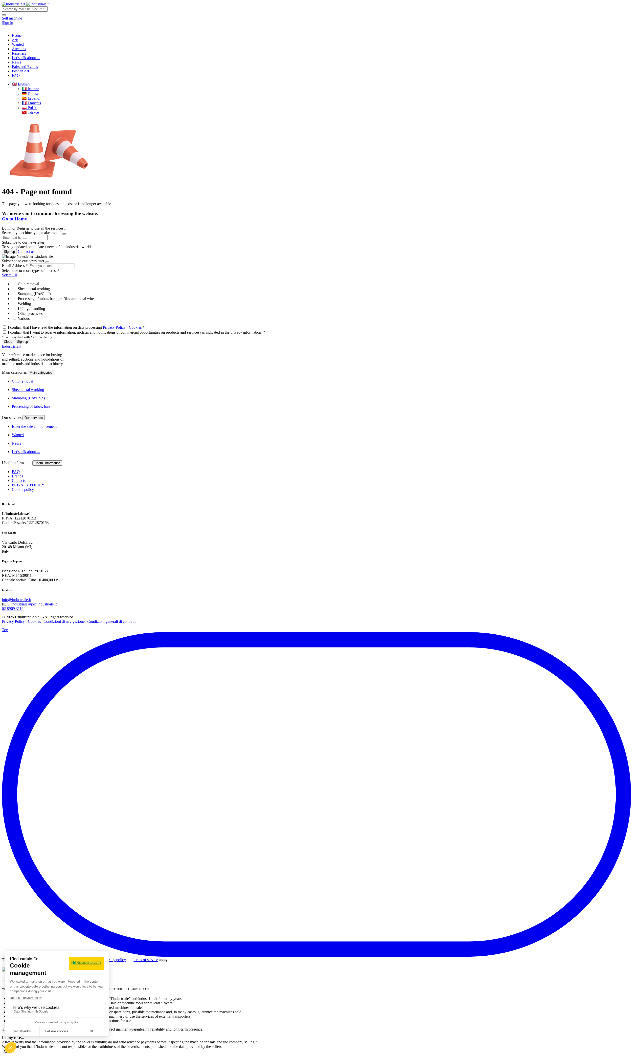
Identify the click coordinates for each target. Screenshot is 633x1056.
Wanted (18, 44)
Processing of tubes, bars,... (33, 406)
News (16, 62)
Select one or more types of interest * (31, 270)
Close (8, 342)
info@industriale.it (16, 600)
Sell (12, 18)
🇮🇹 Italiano (30, 89)
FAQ (16, 75)
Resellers (19, 53)
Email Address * (15, 265)
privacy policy (115, 960)
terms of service (146, 960)
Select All (9, 275)
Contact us (26, 251)
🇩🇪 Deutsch (31, 93)
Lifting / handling (31, 308)
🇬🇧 (21, 84)
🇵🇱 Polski (29, 108)
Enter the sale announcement (34, 426)
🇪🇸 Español (31, 98)
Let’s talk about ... (26, 58)
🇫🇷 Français (31, 103)
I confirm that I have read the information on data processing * (76, 327)
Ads (15, 40)
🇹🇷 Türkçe (30, 112)
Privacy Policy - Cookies (122, 327)
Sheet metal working (33, 289)
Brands (17, 476)
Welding (24, 304)
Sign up (9, 252)
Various (23, 318)
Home (17, 35)
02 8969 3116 (12, 608)
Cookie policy (23, 489)
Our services (33, 418)
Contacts (18, 480)
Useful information (47, 463)
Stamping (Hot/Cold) (34, 294)
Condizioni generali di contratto (111, 621)
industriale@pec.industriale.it (34, 604)
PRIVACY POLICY (28, 485)
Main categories (41, 372)
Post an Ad (20, 71)
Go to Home (14, 218)
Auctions (19, 49)
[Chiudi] (4, 980)
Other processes (30, 313)
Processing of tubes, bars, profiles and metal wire (55, 299)
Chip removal (28, 284)
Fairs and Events (25, 67)
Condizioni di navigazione (64, 621)
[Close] (66, 229)
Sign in (7, 23)
